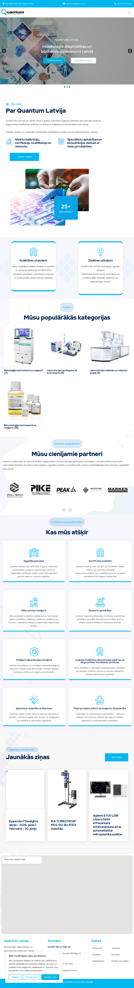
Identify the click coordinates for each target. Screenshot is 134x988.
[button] (129, 12)
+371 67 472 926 (124, 3)
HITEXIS (89, 982)
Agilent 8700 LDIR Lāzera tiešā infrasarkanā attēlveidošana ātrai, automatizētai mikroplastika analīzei (107, 825)
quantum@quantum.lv (75, 3)
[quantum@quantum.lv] (64, 4)
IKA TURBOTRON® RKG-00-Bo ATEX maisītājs (64, 825)
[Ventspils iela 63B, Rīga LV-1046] (4, 4)
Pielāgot (15, 977)
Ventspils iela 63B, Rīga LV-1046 (19, 3)
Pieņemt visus (50, 977)
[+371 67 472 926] (115, 4)
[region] (34, 967)
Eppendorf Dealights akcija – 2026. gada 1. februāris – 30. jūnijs (23, 825)
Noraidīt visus (31, 977)
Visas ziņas (116, 757)
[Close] (60, 953)
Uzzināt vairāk (24, 157)
